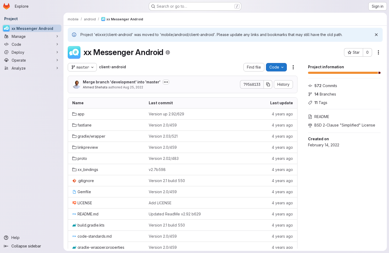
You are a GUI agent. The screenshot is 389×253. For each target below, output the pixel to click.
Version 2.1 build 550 (167, 180)
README (321, 116)
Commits (325, 85)
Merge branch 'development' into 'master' (121, 82)
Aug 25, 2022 (133, 87)
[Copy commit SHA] (268, 84)
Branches (325, 94)
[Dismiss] (376, 34)
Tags (320, 102)
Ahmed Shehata (95, 87)
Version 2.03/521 (163, 136)
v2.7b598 (157, 169)
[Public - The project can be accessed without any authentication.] (168, 52)
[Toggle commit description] (165, 82)
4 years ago (282, 114)
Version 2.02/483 (164, 158)
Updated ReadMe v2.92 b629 (175, 214)
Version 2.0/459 (163, 125)
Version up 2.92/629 (166, 114)
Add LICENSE (160, 203)
